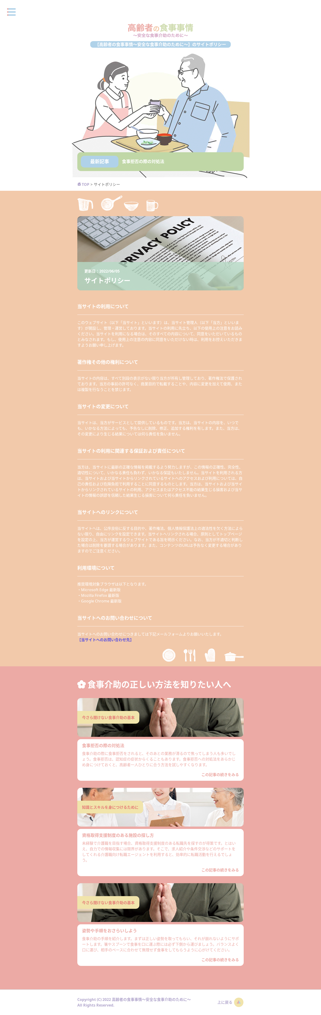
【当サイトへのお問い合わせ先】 (105, 639)
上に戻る (224, 1002)
